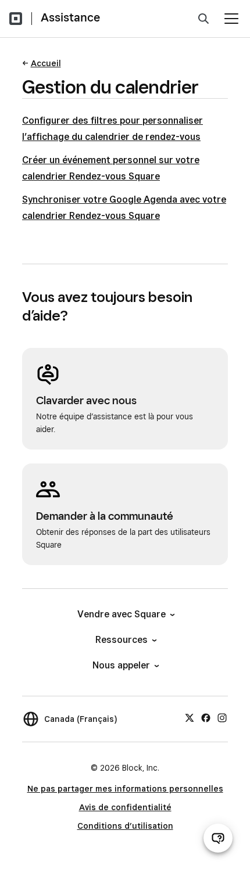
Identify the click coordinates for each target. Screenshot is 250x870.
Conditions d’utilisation (125, 826)
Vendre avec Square (121, 614)
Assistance (70, 17)
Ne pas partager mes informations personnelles (125, 788)
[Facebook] (206, 717)
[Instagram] (222, 717)
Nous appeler (121, 665)
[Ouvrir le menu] (231, 19)
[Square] (15, 18)
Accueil (46, 63)
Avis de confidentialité (125, 807)
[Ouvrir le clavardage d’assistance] (218, 838)
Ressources (121, 639)
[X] (189, 717)
